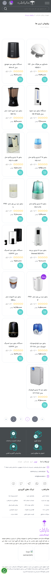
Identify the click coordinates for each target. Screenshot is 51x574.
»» (6, 419)
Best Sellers (45, 27)
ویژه (44, 277)
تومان (36, 75)
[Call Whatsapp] (4, 570)
